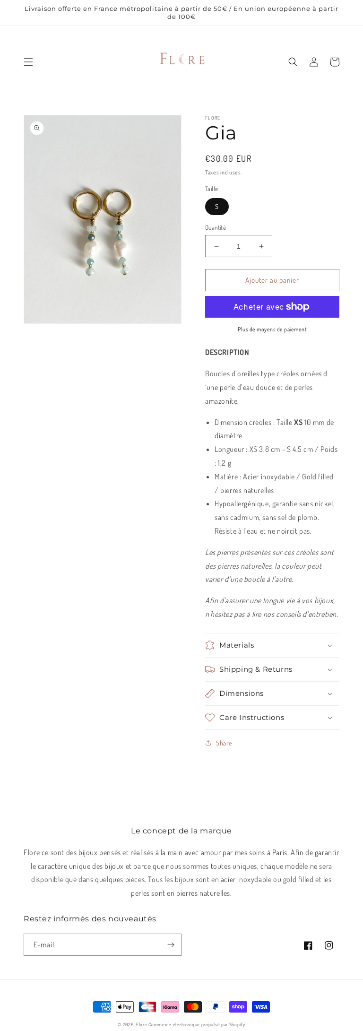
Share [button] (224, 743)
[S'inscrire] (170, 945)
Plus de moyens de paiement (272, 329)
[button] (28, 62)
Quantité (215, 227)
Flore (141, 1024)
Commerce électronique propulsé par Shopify (196, 1024)
